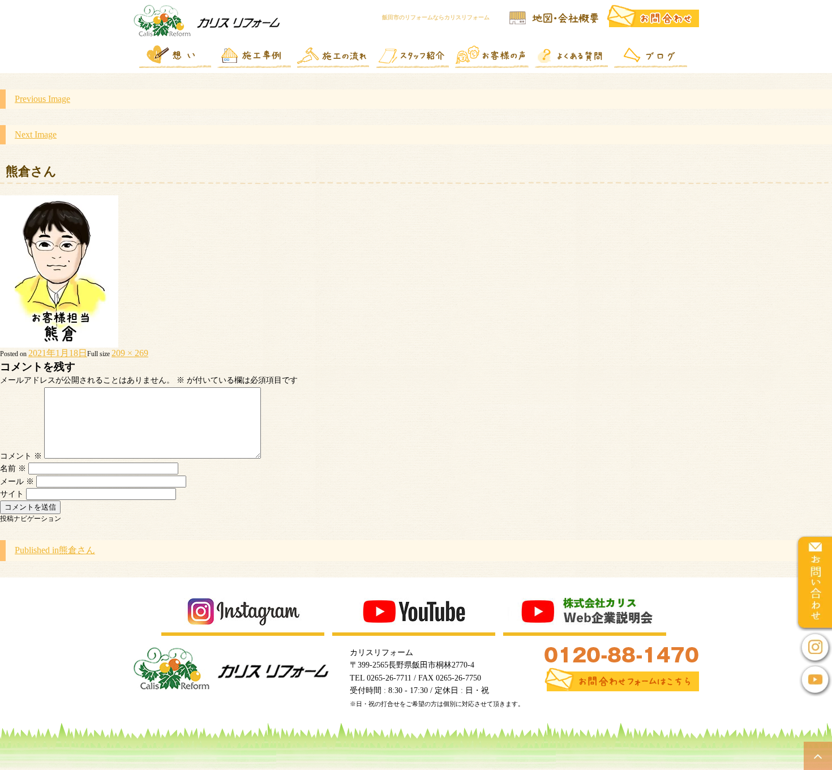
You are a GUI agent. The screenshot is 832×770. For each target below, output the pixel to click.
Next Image (36, 134)
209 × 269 (129, 353)
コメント (21, 456)
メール (17, 481)
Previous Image (42, 99)
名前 (13, 468)
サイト (12, 494)
